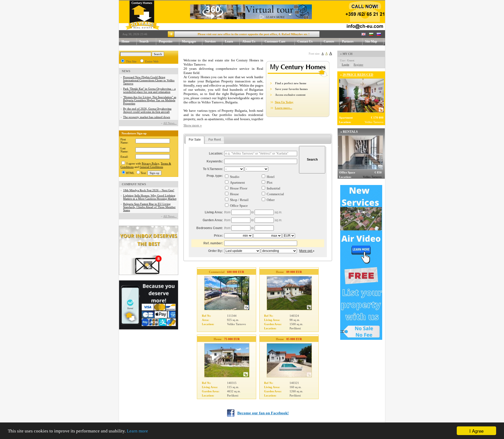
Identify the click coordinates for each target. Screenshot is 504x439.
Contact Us (305, 41)
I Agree (476, 430)
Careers (329, 41)
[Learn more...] (297, 76)
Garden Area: (213, 220)
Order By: (215, 251)
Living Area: (214, 212)
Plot (269, 182)
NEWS (126, 71)
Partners (348, 41)
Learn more (137, 431)
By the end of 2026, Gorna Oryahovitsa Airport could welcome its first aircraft (147, 110)
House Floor (238, 188)
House (234, 194)
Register (358, 64)
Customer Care (275, 41)
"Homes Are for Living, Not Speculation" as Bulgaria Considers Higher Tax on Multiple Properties (149, 100)
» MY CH (346, 53)
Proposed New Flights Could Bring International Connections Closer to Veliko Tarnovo (149, 80)
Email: (124, 156)
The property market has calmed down (146, 117)
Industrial (273, 188)
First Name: (124, 141)
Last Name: (124, 150)
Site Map (371, 41)
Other (271, 200)
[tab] (194, 140)
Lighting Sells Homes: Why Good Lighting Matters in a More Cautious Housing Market (149, 197)
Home (125, 41)
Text (143, 172)
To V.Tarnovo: (213, 169)
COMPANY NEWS (134, 184)
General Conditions (151, 166)
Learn (229, 41)
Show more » (192, 125)
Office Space (239, 206)
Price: (218, 235)
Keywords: (215, 161)
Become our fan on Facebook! (263, 413)
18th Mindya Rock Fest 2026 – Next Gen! (148, 190)
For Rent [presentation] (214, 139)
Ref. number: (213, 243)
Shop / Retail (239, 200)
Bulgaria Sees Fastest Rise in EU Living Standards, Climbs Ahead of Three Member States (149, 207)
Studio (234, 177)
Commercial (275, 194)
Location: (216, 153)
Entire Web (152, 61)
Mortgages (189, 41)
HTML (130, 172)
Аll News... (170, 123)
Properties (165, 41)
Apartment (237, 182)
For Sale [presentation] (195, 139)
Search (144, 41)
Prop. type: (215, 176)
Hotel (271, 177)
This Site (131, 61)
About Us (248, 41)
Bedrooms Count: (209, 228)
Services (210, 41)
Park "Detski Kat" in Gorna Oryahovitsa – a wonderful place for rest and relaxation (149, 90)
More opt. (306, 251)
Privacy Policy (150, 163)
